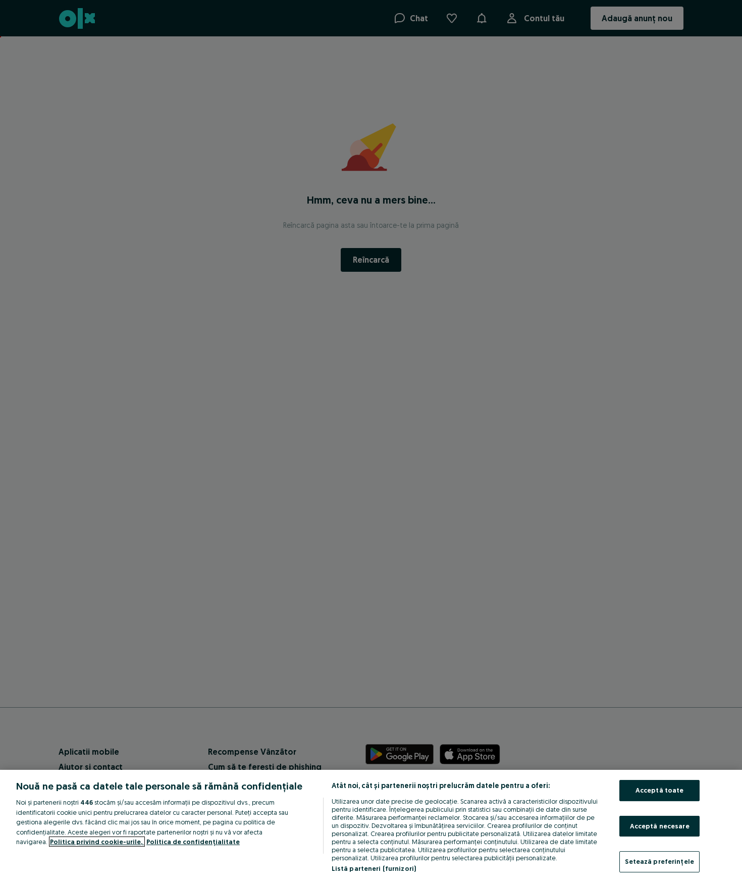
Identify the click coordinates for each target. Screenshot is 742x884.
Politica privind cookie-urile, (97, 842)
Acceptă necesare (660, 826)
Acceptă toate (659, 790)
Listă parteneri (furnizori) (374, 868)
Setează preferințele (659, 861)
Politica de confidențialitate (193, 842)
